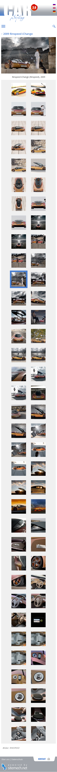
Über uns (5, 759)
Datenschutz (17, 759)
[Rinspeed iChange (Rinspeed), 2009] (28, 55)
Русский (54, 4)
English (54, 8)
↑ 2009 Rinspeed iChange (17, 34)
